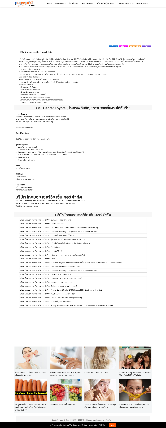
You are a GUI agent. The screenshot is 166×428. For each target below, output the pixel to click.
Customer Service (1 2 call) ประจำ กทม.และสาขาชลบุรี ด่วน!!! (74, 232)
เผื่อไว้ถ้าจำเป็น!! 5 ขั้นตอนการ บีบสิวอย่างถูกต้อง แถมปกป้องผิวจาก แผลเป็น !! (100, 406)
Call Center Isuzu (57, 224)
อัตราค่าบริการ (143, 3)
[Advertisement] (83, 27)
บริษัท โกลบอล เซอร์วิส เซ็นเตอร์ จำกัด (83, 215)
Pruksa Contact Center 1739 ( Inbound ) (66, 298)
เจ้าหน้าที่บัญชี (56, 251)
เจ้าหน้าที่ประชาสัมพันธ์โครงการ (63, 235)
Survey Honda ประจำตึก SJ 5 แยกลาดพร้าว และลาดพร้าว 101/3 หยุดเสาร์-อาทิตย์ (82, 305)
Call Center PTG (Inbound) (61, 282)
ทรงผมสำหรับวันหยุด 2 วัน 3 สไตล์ (96, 372)
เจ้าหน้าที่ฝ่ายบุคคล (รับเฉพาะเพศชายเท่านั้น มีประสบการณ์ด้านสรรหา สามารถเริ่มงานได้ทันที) (86, 263)
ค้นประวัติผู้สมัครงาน (106, 3)
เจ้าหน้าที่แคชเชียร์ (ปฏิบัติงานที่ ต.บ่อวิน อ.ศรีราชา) (70, 243)
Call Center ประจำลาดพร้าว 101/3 (64, 286)
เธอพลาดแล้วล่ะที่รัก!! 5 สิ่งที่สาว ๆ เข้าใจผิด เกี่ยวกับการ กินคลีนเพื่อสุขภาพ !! (134, 406)
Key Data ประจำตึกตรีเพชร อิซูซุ (63, 294)
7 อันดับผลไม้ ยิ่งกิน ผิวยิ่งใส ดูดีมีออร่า (63, 404)
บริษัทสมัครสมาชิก (126, 3)
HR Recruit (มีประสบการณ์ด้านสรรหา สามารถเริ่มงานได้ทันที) (74, 228)
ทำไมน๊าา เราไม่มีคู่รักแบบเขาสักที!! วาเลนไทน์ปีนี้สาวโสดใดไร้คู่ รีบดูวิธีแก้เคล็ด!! (135, 374)
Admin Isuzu (55, 247)
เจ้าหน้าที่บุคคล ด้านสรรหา (61, 302)
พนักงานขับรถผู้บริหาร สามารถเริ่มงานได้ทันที (68, 255)
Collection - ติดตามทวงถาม (61, 220)
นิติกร (53, 259)
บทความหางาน (87, 3)
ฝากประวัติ (73, 3)
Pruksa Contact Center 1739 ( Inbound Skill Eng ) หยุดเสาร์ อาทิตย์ (76, 290)
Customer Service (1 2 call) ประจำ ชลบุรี (66, 278)
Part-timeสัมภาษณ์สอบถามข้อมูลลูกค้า (65, 267)
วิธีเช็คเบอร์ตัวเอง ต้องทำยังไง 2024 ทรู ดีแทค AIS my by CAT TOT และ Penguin (65, 374)
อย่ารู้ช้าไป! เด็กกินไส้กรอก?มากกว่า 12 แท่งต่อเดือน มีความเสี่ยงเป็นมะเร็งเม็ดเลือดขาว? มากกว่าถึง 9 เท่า (30, 407)
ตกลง (112, 425)
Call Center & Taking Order (61, 274)
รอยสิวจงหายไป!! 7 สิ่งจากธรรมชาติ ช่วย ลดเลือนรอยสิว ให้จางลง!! (30, 374)
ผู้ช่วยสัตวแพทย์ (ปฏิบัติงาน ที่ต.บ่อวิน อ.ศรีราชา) (69, 239)
